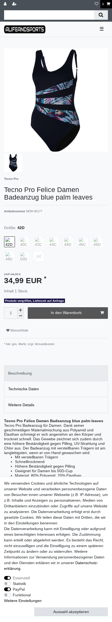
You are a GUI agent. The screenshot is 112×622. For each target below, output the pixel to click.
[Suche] (101, 15)
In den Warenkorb (66, 312)
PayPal (19, 589)
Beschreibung (20, 373)
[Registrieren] (15, 4)
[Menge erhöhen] (20, 310)
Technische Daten (23, 389)
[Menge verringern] (20, 316)
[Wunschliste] (96, 4)
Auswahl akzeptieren (71, 612)
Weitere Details (21, 405)
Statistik (19, 583)
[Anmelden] (6, 4)
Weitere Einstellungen (23, 600)
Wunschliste (19, 330)
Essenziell (21, 578)
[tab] (56, 373)
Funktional (22, 595)
